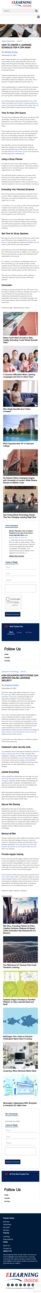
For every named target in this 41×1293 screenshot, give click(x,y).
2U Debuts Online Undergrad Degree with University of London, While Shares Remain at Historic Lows (20, 480)
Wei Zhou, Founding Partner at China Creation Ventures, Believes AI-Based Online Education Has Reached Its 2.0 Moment (19, 929)
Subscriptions (8, 1239)
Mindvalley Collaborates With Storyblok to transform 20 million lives (20, 1104)
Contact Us (7, 1248)
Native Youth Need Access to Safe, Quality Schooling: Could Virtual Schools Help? (20, 340)
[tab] (11, 632)
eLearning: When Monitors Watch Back (19, 1071)
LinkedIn (7, 657)
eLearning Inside (12, 685)
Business (6, 1222)
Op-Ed (19, 41)
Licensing (6, 1236)
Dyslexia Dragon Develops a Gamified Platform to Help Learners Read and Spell (19, 1001)
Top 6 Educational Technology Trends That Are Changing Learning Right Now (19, 516)
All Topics (6, 1227)
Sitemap (6, 1230)
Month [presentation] (19, 632)
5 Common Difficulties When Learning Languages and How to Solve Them (19, 375)
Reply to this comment (16, 556)
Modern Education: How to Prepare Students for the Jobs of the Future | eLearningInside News (21, 533)
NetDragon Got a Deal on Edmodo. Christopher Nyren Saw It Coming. (18, 1037)
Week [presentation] (11, 632)
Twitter (6, 654)
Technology (7, 1224)
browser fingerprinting (26, 758)
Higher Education (8, 41)
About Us (6, 1245)
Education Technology (10, 672)
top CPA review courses (20, 151)
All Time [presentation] (29, 632)
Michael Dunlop (11, 52)
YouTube (7, 661)
